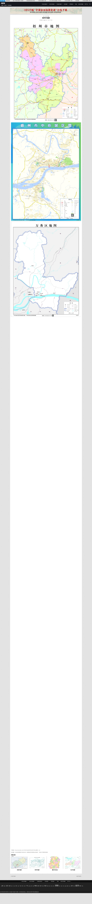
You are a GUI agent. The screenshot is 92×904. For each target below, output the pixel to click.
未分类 (46, 20)
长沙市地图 (72, 869)
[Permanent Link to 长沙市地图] (73, 862)
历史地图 (65, 4)
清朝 (57, 886)
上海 (2, 885)
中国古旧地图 (44, 4)
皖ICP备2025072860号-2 (4, 891)
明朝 (35, 885)
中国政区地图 (59, 4)
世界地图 (71, 4)
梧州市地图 (46, 18)
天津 (16, 885)
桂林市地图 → (79, 876)
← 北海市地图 (13, 876)
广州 (27, 885)
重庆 (80, 885)
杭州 (41, 885)
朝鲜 (38, 885)
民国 (45, 885)
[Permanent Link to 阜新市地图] (19, 862)
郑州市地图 (37, 869)
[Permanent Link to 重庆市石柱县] (55, 862)
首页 (43, 16)
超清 (77, 886)
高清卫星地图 (80, 4)
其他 (76, 4)
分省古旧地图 (51, 4)
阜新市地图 (19, 869)
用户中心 (86, 4)
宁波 (20, 885)
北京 (7, 885)
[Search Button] (90, 4)
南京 (10, 885)
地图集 (3, 3)
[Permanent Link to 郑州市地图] (37, 862)
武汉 (43, 885)
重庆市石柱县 (55, 869)
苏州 (72, 885)
